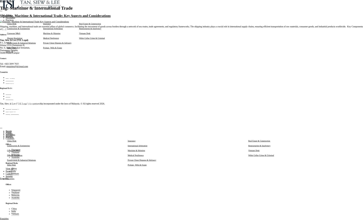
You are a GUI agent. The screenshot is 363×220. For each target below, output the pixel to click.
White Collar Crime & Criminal (92, 38)
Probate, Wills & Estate (52, 48)
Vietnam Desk (84, 33)
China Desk (11, 24)
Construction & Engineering (18, 28)
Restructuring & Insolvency (90, 28)
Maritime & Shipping (51, 33)
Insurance (47, 24)
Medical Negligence (51, 38)
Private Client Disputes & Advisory (57, 43)
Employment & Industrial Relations (21, 43)
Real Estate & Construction (90, 24)
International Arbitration (53, 28)
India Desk (11, 48)
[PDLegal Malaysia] (30, 8)
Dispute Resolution (14, 38)
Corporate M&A (13, 33)
